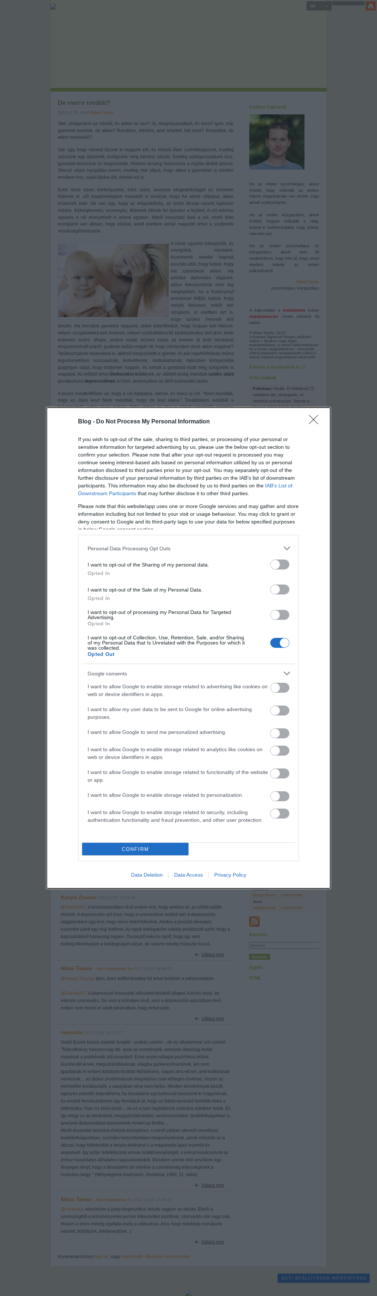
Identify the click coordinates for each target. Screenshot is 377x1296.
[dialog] (188, 648)
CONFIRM (135, 849)
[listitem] (188, 548)
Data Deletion (147, 875)
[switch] (279, 564)
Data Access (188, 875)
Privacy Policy (230, 875)
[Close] (316, 422)
